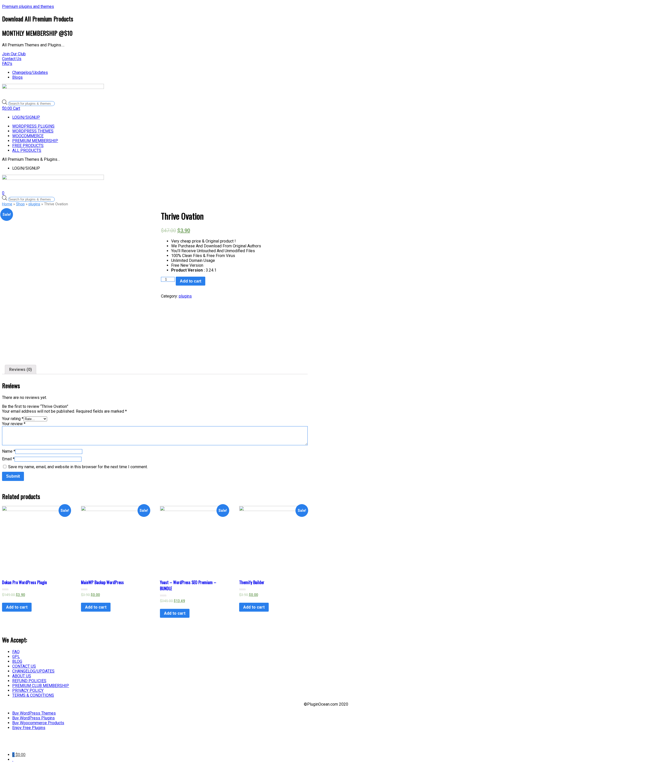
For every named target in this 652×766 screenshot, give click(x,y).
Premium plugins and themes (28, 6)
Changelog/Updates (30, 72)
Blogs (17, 77)
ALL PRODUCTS (26, 150)
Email (8, 458)
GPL (16, 656)
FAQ (16, 651)
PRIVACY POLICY (28, 690)
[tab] (20, 369)
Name (8, 451)
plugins (34, 204)
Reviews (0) (20, 369)
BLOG (17, 661)
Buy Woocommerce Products (38, 722)
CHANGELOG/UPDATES (33, 671)
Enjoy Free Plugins (28, 727)
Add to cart (190, 281)
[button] (14, 53)
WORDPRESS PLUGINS (33, 126)
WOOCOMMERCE (28, 135)
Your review (13, 423)
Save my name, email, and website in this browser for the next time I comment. (78, 466)
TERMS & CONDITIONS (33, 695)
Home (7, 204)
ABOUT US (21, 676)
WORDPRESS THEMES (32, 131)
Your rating (12, 418)
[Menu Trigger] (41, 745)
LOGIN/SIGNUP (26, 117)
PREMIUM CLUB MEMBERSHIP (40, 685)
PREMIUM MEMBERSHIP (35, 140)
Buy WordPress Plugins (33, 718)
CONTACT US (24, 666)
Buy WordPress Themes (34, 713)
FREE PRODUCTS (28, 145)
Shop (20, 204)
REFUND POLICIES (29, 680)
